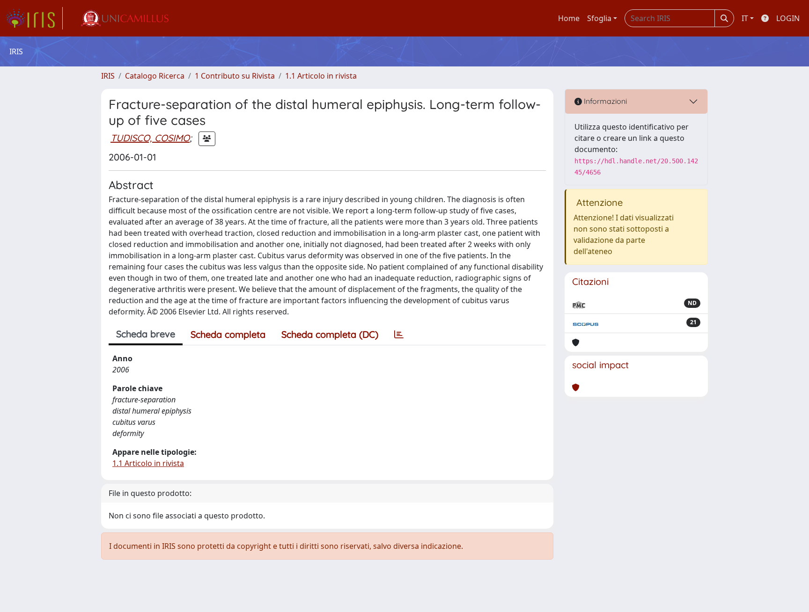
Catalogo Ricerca (154, 76)
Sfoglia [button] (599, 18)
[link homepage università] (124, 18)
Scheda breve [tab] (145, 334)
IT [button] (745, 18)
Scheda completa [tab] (228, 334)
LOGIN (788, 18)
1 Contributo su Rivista (235, 76)
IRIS (108, 76)
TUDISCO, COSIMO (150, 138)
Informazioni (604, 101)
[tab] (399, 334)
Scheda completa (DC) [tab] (329, 334)
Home (569, 18)
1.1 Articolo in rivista (321, 76)
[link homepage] (34, 18)
